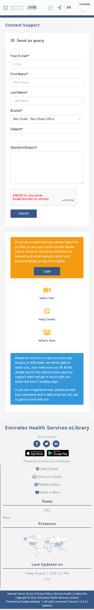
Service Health (62, 593)
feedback (63, 461)
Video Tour (47, 298)
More (6, 518)
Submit (24, 213)
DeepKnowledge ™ (31, 601)
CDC (47, 510)
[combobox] (71, 7)
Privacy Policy (43, 593)
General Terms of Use (20, 593)
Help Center (47, 319)
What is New (49, 492)
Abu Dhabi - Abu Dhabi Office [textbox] (33, 119)
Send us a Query (49, 477)
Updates (47, 605)
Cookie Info (80, 593)
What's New (47, 340)
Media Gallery (49, 484)
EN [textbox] (69, 7)
